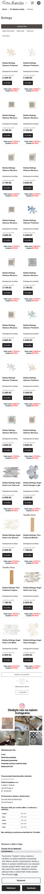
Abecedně (6, 36)
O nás (3, 754)
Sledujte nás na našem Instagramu (22, 712)
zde (15, 874)
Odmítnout (11, 888)
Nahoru (23, 692)
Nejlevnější (20, 31)
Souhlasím (31, 888)
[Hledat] (26, 3)
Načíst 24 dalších (22, 675)
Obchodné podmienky (9, 760)
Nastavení (21, 880)
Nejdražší (30, 31)
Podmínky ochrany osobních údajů (14, 763)
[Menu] (38, 3)
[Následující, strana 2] (22, 681)
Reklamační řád (7, 766)
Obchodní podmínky (8, 757)
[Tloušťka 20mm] (32, 525)
